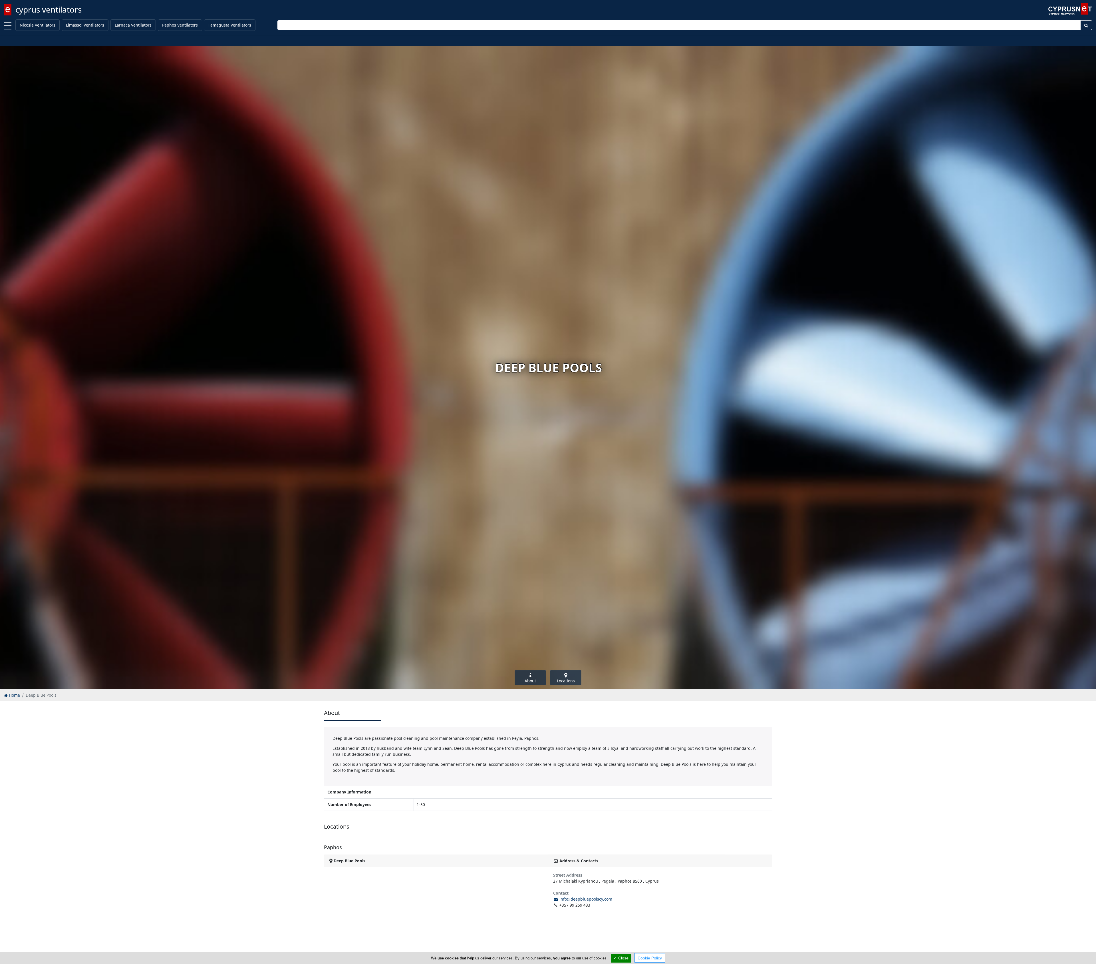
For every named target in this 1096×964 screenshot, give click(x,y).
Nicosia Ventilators (37, 25)
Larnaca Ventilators (133, 25)
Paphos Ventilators (180, 25)
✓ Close (621, 958)
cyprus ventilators (48, 9)
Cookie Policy (650, 958)
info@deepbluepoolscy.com (585, 899)
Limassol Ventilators (85, 25)
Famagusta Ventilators (229, 25)
